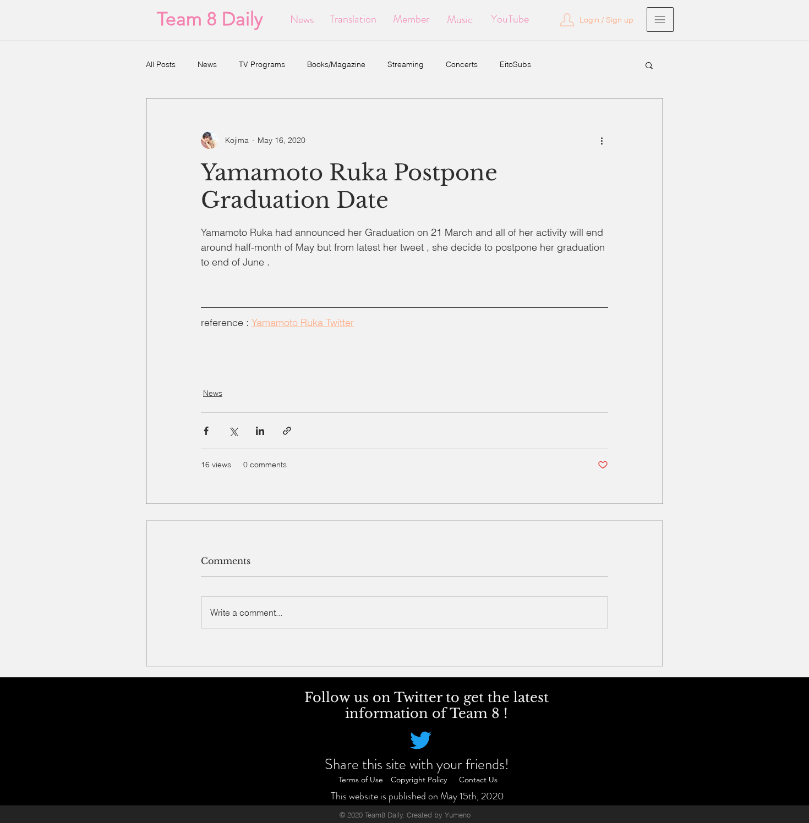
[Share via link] (287, 431)
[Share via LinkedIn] (260, 431)
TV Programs (262, 64)
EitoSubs (515, 64)
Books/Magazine (336, 64)
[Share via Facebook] (206, 431)
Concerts (462, 64)
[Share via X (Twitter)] (233, 431)
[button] (649, 64)
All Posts (161, 64)
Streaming (405, 64)
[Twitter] (420, 740)
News (207, 64)
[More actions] (601, 140)
